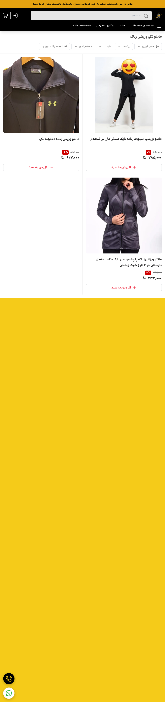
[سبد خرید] (5, 15)
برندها (126, 46)
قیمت (107, 46)
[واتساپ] (8, 693)
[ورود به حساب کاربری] (16, 15)
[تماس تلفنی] (8, 678)
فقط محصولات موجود (54, 46)
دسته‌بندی (85, 46)
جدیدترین (148, 46)
